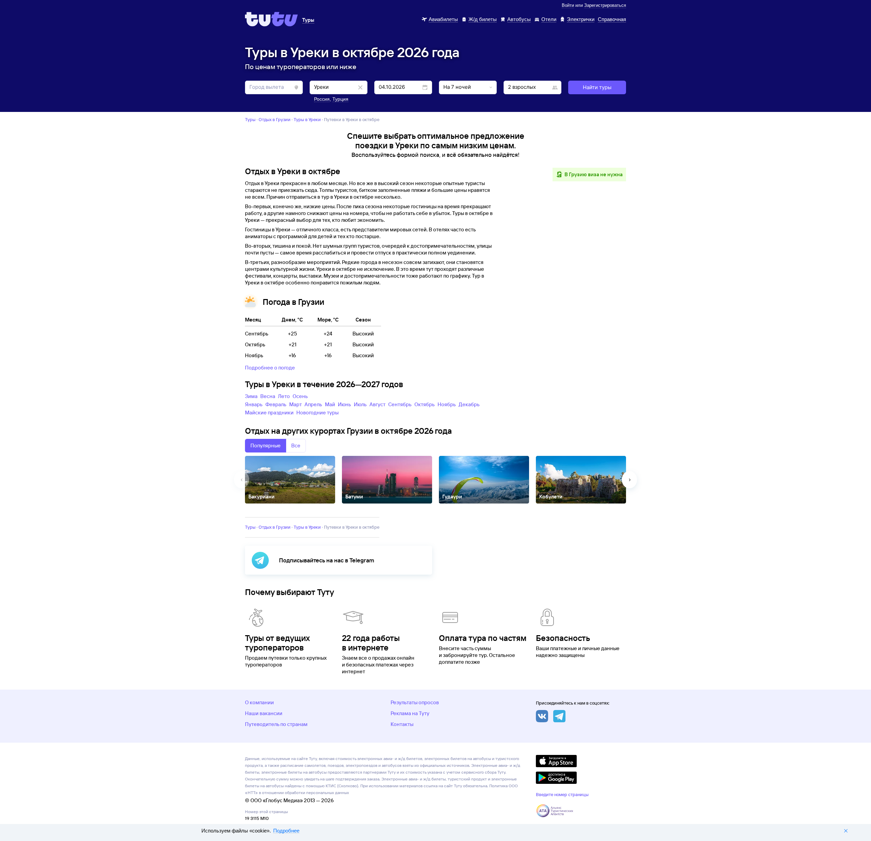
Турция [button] (340, 99)
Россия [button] (322, 99)
